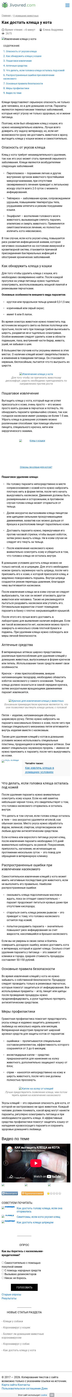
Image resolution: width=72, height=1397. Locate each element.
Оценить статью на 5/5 (59, 1193)
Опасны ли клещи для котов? (36, 467)
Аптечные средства (16, 65)
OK (52, 1395)
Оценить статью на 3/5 (54, 1193)
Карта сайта (9, 1385)
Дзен (44, 1388)
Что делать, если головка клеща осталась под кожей (35, 70)
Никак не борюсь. (16, 1278)
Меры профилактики (17, 88)
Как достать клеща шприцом (35, 1222)
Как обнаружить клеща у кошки (23, 56)
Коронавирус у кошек (16, 1327)
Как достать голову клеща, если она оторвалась (39, 1209)
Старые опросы (11, 1294)
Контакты (24, 1385)
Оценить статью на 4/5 (57, 1193)
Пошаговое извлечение (19, 60)
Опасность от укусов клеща (21, 51)
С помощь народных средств (23, 1270)
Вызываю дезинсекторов (20, 1274)
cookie (44, 1394)
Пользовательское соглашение (21, 1388)
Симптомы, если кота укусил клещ (38, 1216)
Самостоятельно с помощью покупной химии (21, 1264)
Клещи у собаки (13, 1321)
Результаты (9, 1298)
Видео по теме (13, 92)
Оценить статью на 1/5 (48, 1193)
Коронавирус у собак (16, 1344)
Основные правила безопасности (24, 83)
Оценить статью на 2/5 (51, 1193)
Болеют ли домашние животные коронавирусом (23, 1335)
